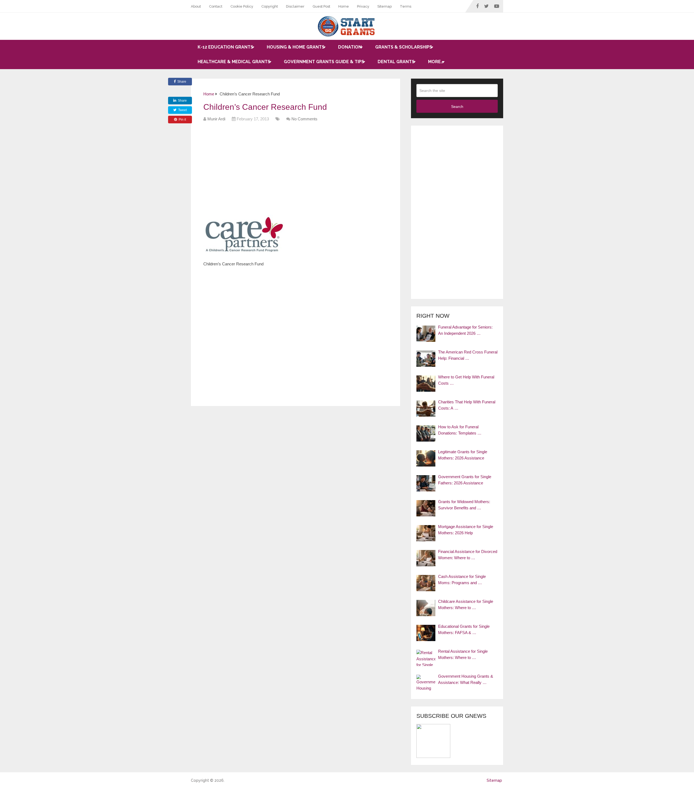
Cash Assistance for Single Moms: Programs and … (462, 579)
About (196, 6)
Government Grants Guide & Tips (324, 61)
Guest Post (321, 6)
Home (343, 6)
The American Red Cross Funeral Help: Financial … (467, 355)
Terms (405, 6)
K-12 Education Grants (225, 47)
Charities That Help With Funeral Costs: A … (466, 405)
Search (457, 106)
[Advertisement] (302, 170)
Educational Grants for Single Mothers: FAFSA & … (464, 629)
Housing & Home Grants (295, 47)
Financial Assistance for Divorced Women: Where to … (467, 554)
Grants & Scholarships (403, 47)
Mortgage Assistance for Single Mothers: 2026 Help (465, 529)
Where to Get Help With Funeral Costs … (466, 380)
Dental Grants (396, 61)
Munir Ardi (216, 119)
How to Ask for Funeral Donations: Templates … (459, 429)
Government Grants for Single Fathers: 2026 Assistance (464, 479)
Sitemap (384, 6)
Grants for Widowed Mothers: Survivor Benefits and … (464, 504)
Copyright (269, 6)
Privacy (363, 6)
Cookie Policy (241, 6)
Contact (215, 6)
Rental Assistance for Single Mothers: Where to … (463, 654)
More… (436, 61)
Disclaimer (295, 6)
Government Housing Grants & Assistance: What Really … (465, 679)
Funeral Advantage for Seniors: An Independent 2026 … (465, 330)
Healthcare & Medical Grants (234, 61)
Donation (350, 47)
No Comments (304, 119)
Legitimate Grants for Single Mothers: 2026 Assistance (462, 454)
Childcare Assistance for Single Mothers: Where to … (465, 604)
